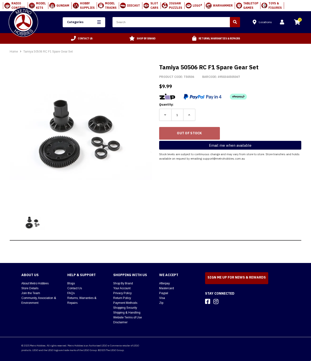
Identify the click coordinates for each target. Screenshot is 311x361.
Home (14, 51)
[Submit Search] (235, 22)
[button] (84, 22)
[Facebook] (207, 301)
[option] (82, 38)
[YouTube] (224, 301)
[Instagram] (215, 301)
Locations (265, 22)
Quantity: (166, 104)
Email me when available (230, 145)
